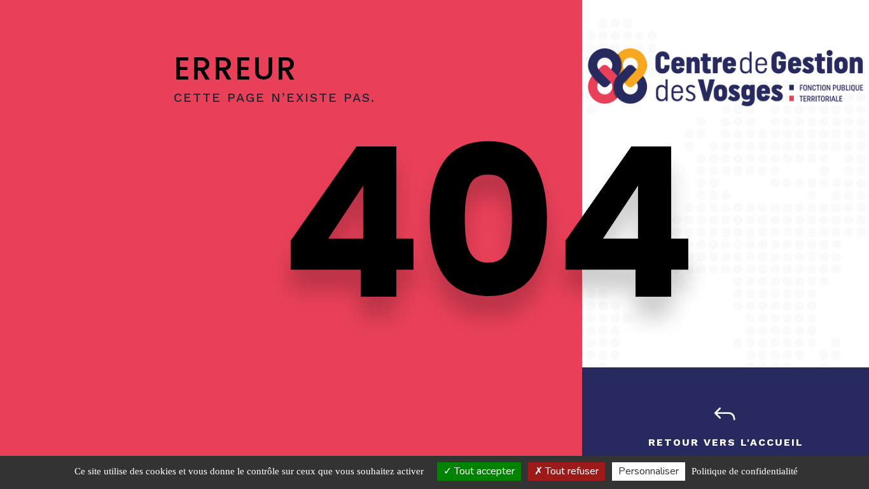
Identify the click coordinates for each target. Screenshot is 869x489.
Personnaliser (648, 471)
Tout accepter (483, 471)
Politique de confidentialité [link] (745, 471)
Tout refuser (571, 471)
